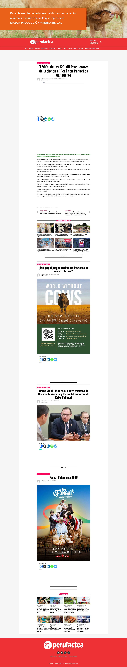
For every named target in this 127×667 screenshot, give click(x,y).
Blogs (69, 48)
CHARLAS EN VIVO (52, 48)
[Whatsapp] (49, 119)
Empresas (59, 48)
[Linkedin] (45, 119)
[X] (42, 119)
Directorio (80, 48)
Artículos (37, 48)
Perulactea (44, 80)
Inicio (26, 48)
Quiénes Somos (93, 40)
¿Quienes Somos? (53, 656)
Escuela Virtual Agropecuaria (92, 48)
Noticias (31, 48)
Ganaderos (55, 207)
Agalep (50, 207)
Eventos (74, 48)
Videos (65, 48)
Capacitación (44, 48)
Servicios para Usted (94, 42)
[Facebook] (38, 119)
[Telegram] (52, 119)
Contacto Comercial (94, 43)
